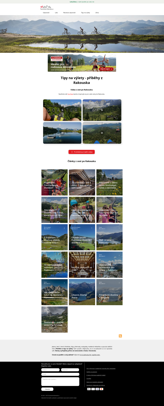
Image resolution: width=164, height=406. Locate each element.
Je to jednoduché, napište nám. (90, 355)
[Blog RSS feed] (120, 336)
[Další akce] (65, 173)
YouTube (70, 94)
